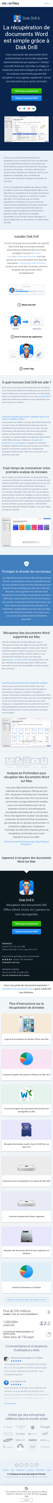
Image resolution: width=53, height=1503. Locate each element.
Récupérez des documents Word (18, 989)
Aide (12, 1470)
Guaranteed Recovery (26, 256)
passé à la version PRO (17, 660)
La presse (30, 1470)
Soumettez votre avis (10, 962)
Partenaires (20, 1470)
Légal (48, 1470)
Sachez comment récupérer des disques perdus (26, 1300)
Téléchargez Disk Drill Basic (32, 263)
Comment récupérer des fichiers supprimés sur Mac (24, 683)
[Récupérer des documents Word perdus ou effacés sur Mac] (19, 109)
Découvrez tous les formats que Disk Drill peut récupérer (26, 842)
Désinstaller (40, 1470)
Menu (46, 3)
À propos (6, 1470)
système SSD (43, 396)
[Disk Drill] (10, 3)
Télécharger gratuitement (26, 924)
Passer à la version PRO (26, 931)
